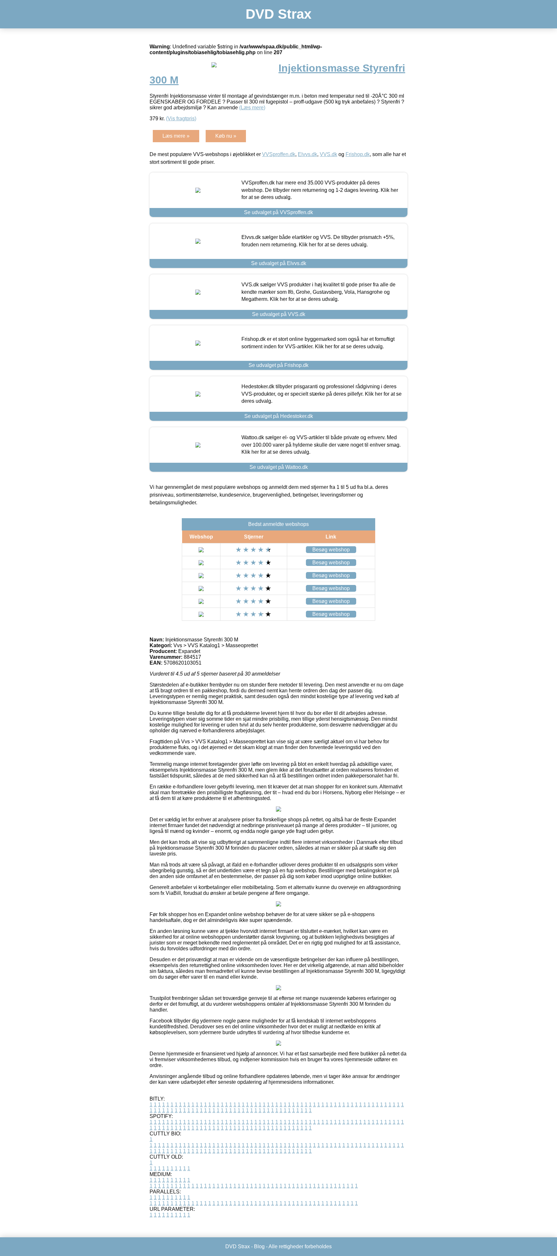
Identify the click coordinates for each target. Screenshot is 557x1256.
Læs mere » (176, 136)
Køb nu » (225, 136)
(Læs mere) (252, 107)
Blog (259, 1246)
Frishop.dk (358, 154)
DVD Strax (278, 14)
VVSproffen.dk (278, 154)
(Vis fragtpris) (181, 118)
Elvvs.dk (307, 154)
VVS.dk (328, 154)
